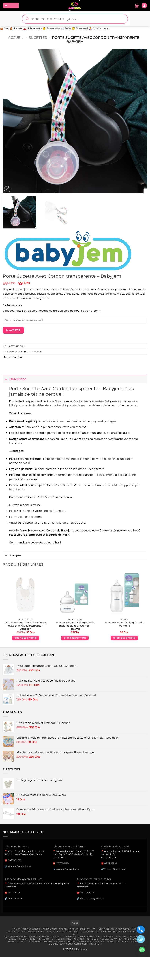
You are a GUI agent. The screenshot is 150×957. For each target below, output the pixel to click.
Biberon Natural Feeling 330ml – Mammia (124, 624)
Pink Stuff (95, 944)
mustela (21, 941)
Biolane (53, 944)
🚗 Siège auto (32, 28)
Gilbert (24, 939)
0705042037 (87, 892)
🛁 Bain (66, 28)
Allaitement (35, 351)
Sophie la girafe (117, 941)
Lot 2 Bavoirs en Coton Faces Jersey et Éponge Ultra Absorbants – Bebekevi (25, 625)
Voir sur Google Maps (19, 866)
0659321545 (14, 892)
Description (18, 379)
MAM (11, 941)
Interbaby (11, 939)
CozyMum (57, 936)
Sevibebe (59, 941)
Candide (47, 941)
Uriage (71, 941)
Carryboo (99, 941)
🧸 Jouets (16, 28)
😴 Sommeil (80, 28)
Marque (15, 555)
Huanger (78, 939)
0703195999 (110, 863)
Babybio (44, 936)
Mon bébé (92, 939)
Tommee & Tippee (60, 939)
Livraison (103, 929)
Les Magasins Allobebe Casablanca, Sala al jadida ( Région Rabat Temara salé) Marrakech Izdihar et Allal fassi (75, 932)
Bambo (33, 936)
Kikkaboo (108, 936)
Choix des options (25, 638)
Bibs (32, 939)
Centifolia (93, 936)
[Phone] (141, 930)
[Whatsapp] (142, 949)
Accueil (15, 37)
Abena (82, 936)
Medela (104, 939)
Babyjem (18, 357)
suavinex (116, 939)
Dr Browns (84, 941)
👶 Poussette (51, 28)
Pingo (127, 939)
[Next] (139, 121)
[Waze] (141, 939)
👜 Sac (4, 28)
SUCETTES (38, 37)
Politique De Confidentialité (77, 929)
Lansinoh (70, 936)
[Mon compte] (144, 5)
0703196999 (62, 863)
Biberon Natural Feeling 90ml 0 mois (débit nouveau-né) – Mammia (75, 625)
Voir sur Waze (15, 898)
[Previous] (10, 121)
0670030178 (14, 860)
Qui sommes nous (16, 936)
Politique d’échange (123, 929)
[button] (11, 5)
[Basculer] (6, 378)
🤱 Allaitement (99, 28)
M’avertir (13, 330)
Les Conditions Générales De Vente (35, 929)
